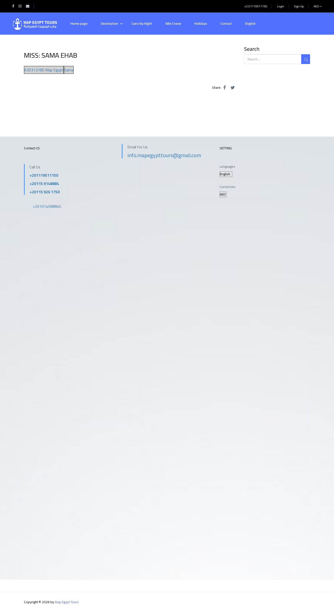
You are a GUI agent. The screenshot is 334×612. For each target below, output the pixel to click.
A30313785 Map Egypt (44, 70)
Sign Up (299, 6)
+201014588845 (47, 206)
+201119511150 (44, 175)
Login (280, 6)
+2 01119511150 (255, 6)
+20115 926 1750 (45, 192)
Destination (109, 23)
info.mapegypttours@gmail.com (164, 155)
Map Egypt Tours (67, 602)
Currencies (227, 186)
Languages (227, 166)
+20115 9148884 (44, 183)
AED (317, 6)
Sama (68, 70)
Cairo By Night (141, 23)
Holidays (200, 23)
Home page (79, 23)
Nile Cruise (173, 23)
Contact (226, 23)
